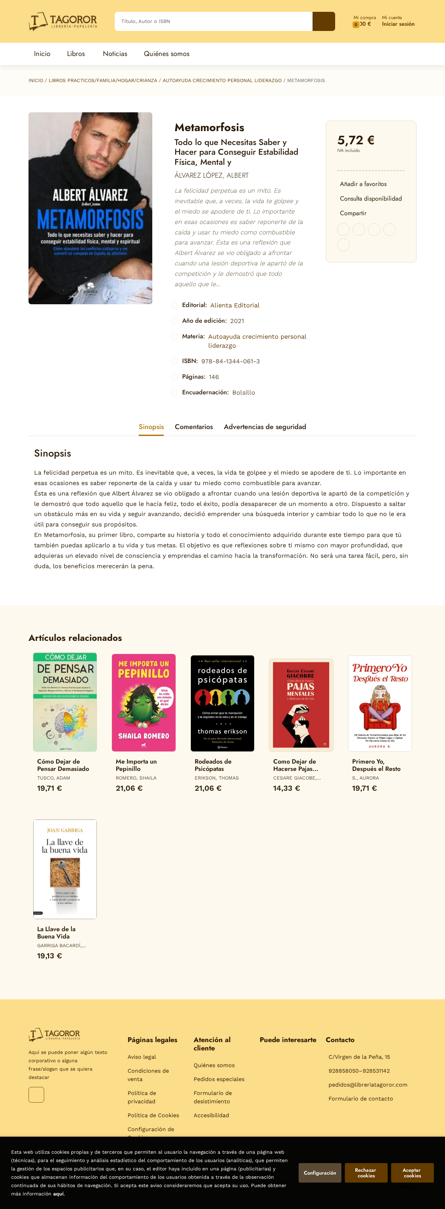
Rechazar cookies (366, 1173)
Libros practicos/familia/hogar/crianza (103, 80)
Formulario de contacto (361, 1098)
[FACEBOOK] (36, 1095)
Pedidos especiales (219, 1079)
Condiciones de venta (148, 1074)
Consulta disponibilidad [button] (371, 198)
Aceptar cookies (412, 1173)
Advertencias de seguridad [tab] (265, 427)
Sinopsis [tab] (151, 427)
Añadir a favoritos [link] (363, 183)
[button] (365, 21)
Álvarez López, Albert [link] (212, 175)
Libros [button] (76, 54)
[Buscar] (324, 21)
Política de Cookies (153, 1115)
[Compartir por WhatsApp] (374, 229)
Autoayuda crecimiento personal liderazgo (222, 80)
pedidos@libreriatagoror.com (368, 1084)
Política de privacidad (142, 1097)
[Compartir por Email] (389, 229)
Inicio (36, 80)
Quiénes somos (214, 1065)
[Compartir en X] (359, 229)
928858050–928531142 (359, 1070)
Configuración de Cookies (151, 1133)
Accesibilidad (211, 1115)
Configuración (320, 1172)
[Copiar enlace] (343, 245)
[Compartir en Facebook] (343, 229)
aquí (58, 1193)
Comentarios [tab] (194, 427)
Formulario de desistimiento (213, 1097)
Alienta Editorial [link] (235, 305)
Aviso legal (142, 1057)
